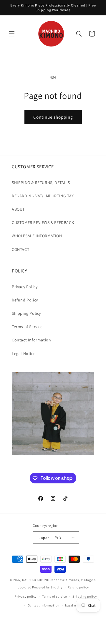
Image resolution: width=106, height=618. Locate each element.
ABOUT (18, 209)
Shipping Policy (26, 313)
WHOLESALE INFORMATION (37, 235)
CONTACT (20, 249)
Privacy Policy (24, 286)
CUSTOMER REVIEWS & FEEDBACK (43, 222)
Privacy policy (26, 596)
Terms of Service (27, 326)
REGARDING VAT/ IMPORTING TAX (43, 196)
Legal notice (74, 605)
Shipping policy (84, 596)
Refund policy (78, 587)
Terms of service (54, 596)
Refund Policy (25, 300)
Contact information (43, 605)
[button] (11, 33)
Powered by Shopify (47, 587)
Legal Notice (23, 353)
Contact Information (31, 340)
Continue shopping (53, 117)
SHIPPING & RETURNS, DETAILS (41, 182)
